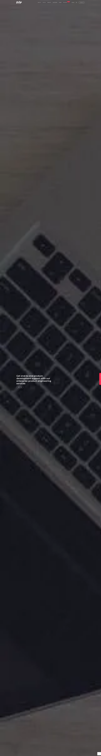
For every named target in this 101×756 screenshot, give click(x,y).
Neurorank (66, 2)
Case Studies (55, 2)
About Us (39, 2)
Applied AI (49, 2)
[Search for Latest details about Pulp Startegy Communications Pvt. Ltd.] (76, 2)
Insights (60, 2)
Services (44, 2)
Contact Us (81, 2)
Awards (73, 2)
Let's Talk (20, 387)
